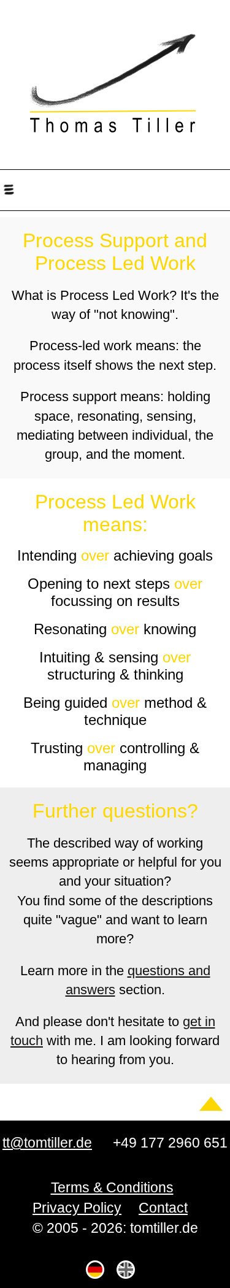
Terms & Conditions (112, 1187)
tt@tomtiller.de (47, 1143)
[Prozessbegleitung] (96, 1269)
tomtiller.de (115, 79)
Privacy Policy (77, 1208)
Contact (163, 1208)
